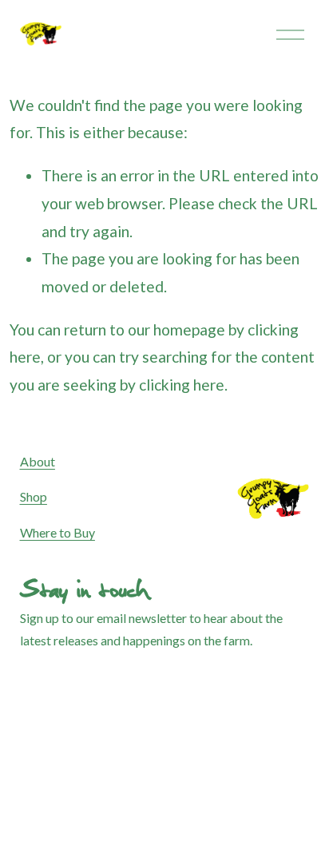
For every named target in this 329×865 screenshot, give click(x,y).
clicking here (181, 384)
